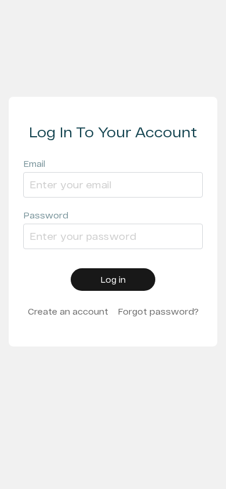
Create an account (68, 311)
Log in (113, 279)
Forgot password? (158, 311)
